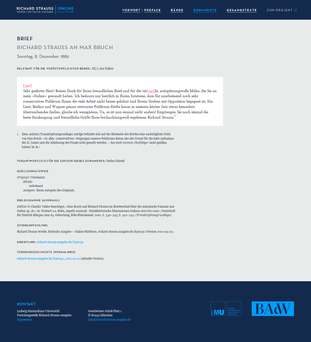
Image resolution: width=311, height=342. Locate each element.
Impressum (24, 319)
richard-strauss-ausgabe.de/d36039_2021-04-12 (48, 258)
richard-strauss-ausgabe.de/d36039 (60, 242)
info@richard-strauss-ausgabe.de (109, 319)
